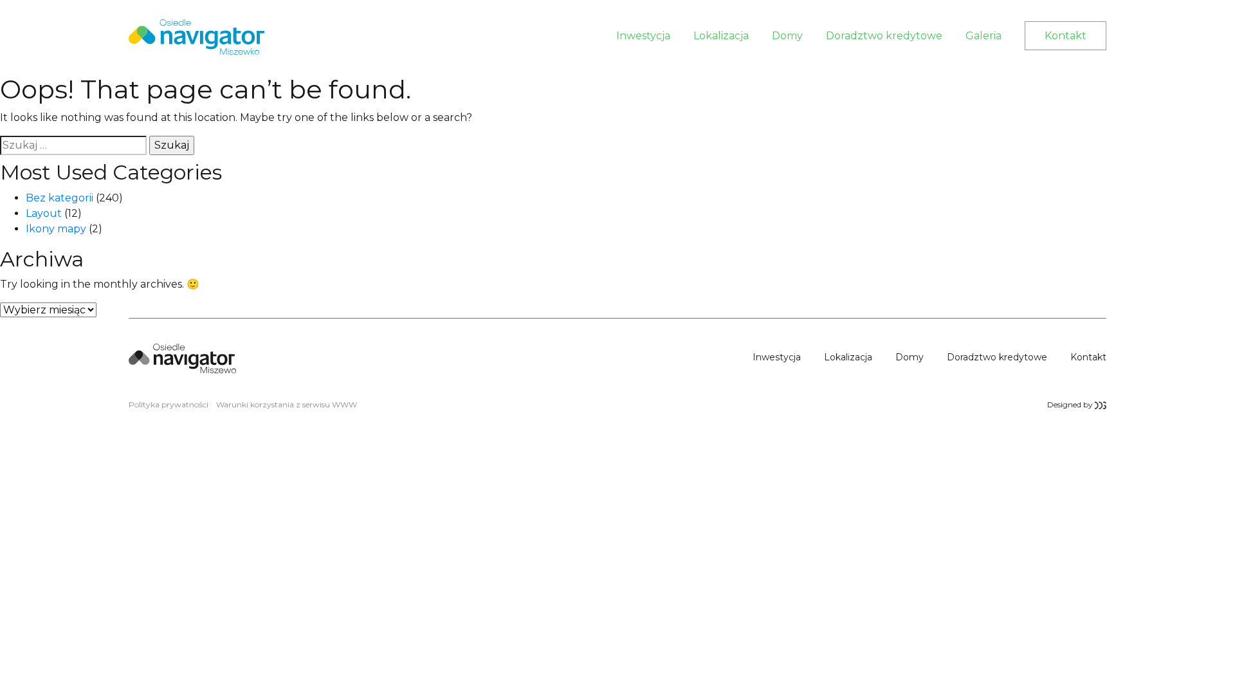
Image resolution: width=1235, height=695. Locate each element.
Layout (44, 213)
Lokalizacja (721, 36)
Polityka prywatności (168, 404)
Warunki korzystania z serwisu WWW (286, 404)
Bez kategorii (59, 198)
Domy (787, 36)
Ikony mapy (56, 229)
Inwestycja (643, 36)
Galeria (983, 36)
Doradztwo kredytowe (884, 36)
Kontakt (1065, 36)
